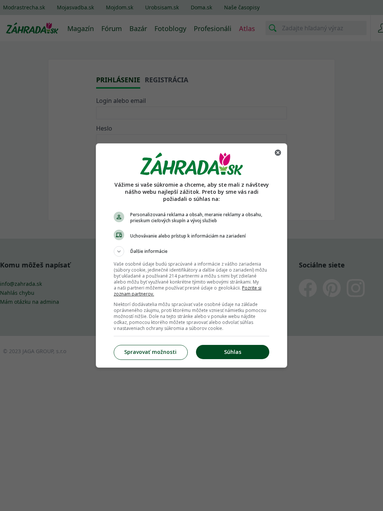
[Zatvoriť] (277, 152)
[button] (191, 251)
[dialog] (191, 255)
